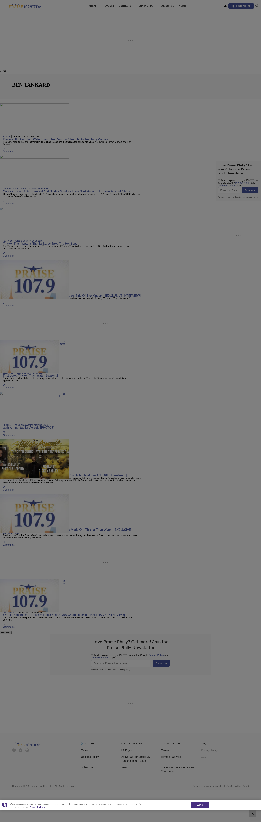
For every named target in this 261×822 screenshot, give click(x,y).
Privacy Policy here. (39, 807)
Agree (200, 804)
